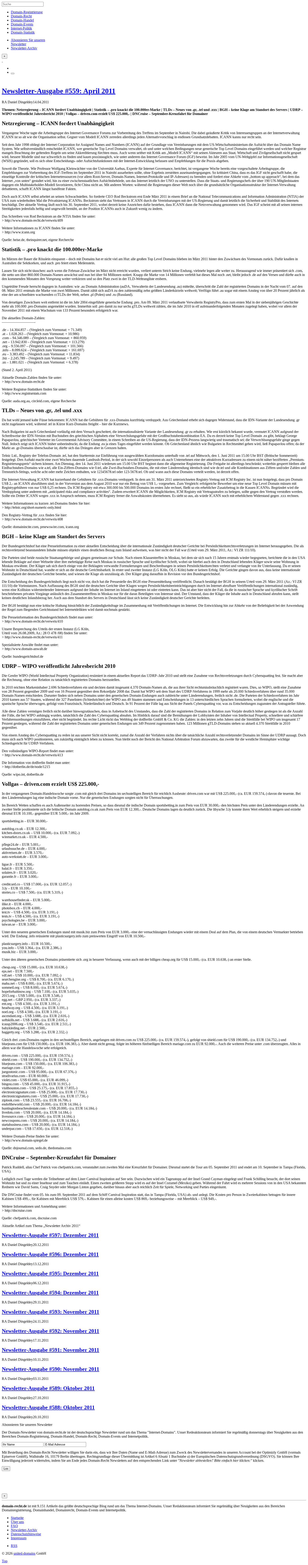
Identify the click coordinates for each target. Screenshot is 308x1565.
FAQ (14, 1526)
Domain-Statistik (23, 32)
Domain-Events (22, 24)
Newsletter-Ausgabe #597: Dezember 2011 (50, 1235)
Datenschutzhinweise (26, 1534)
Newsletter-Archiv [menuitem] (24, 48)
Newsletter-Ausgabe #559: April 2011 (58, 91)
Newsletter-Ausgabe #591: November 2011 (50, 1350)
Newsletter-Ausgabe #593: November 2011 (50, 1312)
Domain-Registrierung (27, 12)
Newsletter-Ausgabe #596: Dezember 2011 (50, 1254)
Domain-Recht (21, 16)
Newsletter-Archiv (24, 1530)
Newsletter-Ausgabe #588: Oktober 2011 (48, 1407)
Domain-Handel (22, 20)
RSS (14, 1546)
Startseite (17, 1518)
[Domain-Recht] (2, 60)
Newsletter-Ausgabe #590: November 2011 (50, 1369)
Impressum (18, 1538)
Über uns (17, 1522)
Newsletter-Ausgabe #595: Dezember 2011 (50, 1273)
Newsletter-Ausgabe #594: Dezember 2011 (50, 1293)
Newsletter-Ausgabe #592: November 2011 (50, 1331)
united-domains (24, 1553)
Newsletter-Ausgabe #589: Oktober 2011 (48, 1388)
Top (4, 1561)
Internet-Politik (21, 28)
